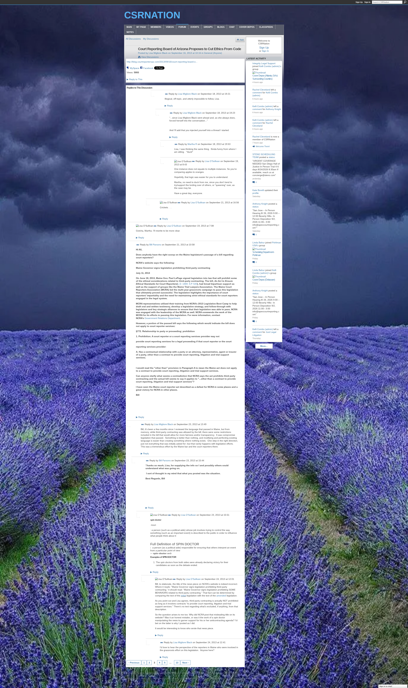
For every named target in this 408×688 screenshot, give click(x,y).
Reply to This (134, 79)
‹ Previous (133, 662)
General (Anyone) (213, 53)
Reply (169, 105)
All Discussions (133, 38)
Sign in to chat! (385, 686)
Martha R (192, 144)
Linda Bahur (258, 242)
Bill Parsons (155, 244)
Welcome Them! (263, 146)
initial (183, 595)
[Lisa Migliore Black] (131, 55)
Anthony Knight (273, 109)
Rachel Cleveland (261, 89)
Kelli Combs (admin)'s (270, 66)
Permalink (166, 94)
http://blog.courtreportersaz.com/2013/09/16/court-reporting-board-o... (162, 61)
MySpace (134, 68)
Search (405, 2)
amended (221, 595)
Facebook (148, 68)
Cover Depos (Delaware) (263, 279)
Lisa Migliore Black (158, 53)
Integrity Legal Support (263, 63)
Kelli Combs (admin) (262, 106)
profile (255, 193)
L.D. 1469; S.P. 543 (187, 284)
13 (177, 662)
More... (264, 346)
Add (242, 39)
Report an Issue (256, 682)
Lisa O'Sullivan (212, 161)
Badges (240, 682)
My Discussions (151, 38)
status (272, 157)
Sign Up (359, 2)
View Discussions (150, 57)
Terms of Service (275, 682)
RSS (128, 670)
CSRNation (152, 15)
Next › (185, 662)
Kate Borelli (258, 190)
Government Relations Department (162, 318)
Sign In (367, 2)
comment (257, 92)
